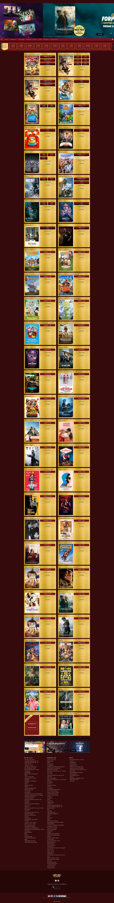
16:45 (81, 183)
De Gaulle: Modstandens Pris (30, 788)
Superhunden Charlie (29, 813)
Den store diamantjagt (51, 829)
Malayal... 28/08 (47, 422)
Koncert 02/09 (48, 471)
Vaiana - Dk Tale (28, 764)
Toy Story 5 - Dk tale (29, 765)
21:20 (52, 179)
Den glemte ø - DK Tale (52, 826)
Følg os (73, 750)
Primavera (27, 820)
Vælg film (6, 39)
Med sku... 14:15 (81, 155)
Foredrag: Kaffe (50, 839)
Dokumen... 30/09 (81, 667)
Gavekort (35, 39)
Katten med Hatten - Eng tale (53, 859)
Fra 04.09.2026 (81, 496)
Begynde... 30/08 (47, 276)
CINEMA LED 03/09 (48, 496)
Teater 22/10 (81, 716)
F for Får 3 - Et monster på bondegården (55, 825)
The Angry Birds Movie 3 (52, 863)
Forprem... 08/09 (47, 593)
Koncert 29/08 (81, 447)
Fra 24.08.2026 (81, 325)
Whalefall (49, 832)
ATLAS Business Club (74, 775)
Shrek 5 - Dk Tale (50, 866)
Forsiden (71, 761)
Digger (26, 839)
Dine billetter (46, 39)
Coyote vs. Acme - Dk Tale (30, 823)
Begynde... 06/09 (47, 300)
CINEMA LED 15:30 (48, 81)
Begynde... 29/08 (81, 251)
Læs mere (57, 34)
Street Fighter (50, 830)
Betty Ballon (49, 818)
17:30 (51, 155)
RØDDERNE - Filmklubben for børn (77, 778)
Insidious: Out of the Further (30, 778)
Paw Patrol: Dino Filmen (29, 759)
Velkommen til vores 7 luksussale (77, 768)
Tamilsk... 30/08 (47, 447)
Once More (27, 802)
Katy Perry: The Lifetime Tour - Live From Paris (34, 808)
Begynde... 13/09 (47, 325)
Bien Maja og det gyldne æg (30, 766)
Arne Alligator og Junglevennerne (31, 828)
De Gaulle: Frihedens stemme (53, 837)
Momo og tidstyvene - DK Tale (53, 840)
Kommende (28, 39)
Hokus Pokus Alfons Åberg (30, 815)
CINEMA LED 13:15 (48, 60)
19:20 (77, 64)
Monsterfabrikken (28, 832)
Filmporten (72, 781)
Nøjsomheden (28, 772)
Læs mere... (51, 750)
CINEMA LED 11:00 (48, 57)
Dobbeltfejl (49, 810)
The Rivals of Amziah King (30, 826)
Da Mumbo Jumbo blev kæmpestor (32, 803)
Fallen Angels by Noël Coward (31, 842)
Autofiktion (27, 806)
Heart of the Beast (28, 836)
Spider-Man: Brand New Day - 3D (31, 762)
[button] (3, 33)
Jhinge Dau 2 (50, 803)
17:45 (81, 204)
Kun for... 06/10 (48, 716)
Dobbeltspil (27, 779)
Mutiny (26, 775)
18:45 (48, 228)
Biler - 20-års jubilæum (51, 778)
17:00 (85, 60)
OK (26, 748)
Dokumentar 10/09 (48, 520)
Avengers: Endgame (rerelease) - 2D (54, 805)
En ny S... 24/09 (47, 667)
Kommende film (73, 764)
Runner (48, 799)
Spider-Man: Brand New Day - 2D (31, 761)
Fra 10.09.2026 (48, 545)
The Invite (27, 782)
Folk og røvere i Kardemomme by (32, 812)
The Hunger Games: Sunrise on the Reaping (56, 847)
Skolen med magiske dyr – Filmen (32, 769)
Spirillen (26, 786)
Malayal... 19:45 (81, 228)
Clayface (49, 836)
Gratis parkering (73, 773)
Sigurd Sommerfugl (29, 785)
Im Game (27, 810)
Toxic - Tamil (27, 805)
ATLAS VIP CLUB (53, 39)
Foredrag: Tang (50, 846)
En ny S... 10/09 (81, 520)
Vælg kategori (13, 39)
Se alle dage (48, 66)
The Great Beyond (51, 867)
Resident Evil (49, 798)
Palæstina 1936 (50, 802)
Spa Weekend (27, 818)
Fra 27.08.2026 (81, 349)
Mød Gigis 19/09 (81, 642)
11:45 (47, 64)
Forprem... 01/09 (81, 471)
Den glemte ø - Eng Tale (52, 828)
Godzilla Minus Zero (51, 842)
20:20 (85, 64)
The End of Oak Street (29, 776)
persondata (60, 894)
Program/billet (21, 39)
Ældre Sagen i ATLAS (74, 779)
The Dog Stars (28, 791)
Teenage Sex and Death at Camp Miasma (33, 793)
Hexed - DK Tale (50, 850)
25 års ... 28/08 (81, 398)
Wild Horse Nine (50, 843)
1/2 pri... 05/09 (81, 545)
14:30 (77, 60)
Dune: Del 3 (49, 860)
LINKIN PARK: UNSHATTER (30, 837)
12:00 (48, 130)
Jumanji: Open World (51, 865)
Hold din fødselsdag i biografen (76, 772)
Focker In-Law (50, 849)
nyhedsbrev (50, 894)
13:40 (85, 57)
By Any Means (28, 809)
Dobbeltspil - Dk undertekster (31, 781)
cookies (64, 894)
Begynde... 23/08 (47, 251)
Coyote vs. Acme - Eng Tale (30, 822)
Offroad (26, 835)
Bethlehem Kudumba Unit (30, 796)
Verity (48, 819)
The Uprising (27, 830)
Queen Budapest (50, 823)
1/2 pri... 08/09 (81, 593)
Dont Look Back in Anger (30, 825)
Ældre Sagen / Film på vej (30, 840)
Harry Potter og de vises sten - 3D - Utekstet (34, 795)
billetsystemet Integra (59, 897)
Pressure (26, 816)
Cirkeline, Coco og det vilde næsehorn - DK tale (34, 829)
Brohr (26, 833)
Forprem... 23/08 (47, 398)
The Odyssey (27, 771)
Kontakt (40, 39)
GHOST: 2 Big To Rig (29, 789)
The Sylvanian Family (29, 798)
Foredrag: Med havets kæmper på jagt (55, 822)
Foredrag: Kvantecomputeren (53, 833)
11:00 (78, 57)
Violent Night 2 (50, 853)
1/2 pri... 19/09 (48, 642)
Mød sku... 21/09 (47, 691)
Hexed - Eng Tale (50, 852)
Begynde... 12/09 (81, 300)
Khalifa (26, 783)
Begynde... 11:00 (81, 106)
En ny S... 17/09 (81, 618)
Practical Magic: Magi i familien (31, 819)
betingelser (55, 894)
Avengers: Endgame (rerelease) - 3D (54, 806)
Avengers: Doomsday (51, 862)
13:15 (81, 130)
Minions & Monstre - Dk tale (30, 768)
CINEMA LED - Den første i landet (76, 766)
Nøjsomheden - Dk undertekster (31, 773)
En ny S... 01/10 (81, 691)
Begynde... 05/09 (81, 276)
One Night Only (28, 792)
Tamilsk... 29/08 (81, 422)
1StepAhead (68, 897)
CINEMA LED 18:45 (81, 179)
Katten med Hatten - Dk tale (53, 857)
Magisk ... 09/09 (81, 569)
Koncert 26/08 (48, 349)
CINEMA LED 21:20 (48, 85)
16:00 (52, 106)
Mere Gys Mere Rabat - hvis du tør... (77, 759)
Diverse (71, 776)
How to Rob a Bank (51, 845)
